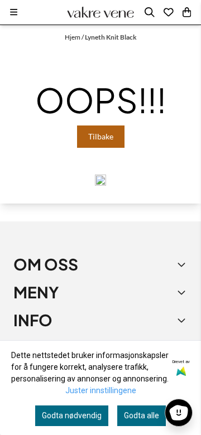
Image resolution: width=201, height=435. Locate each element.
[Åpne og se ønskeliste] (168, 12)
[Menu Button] (14, 12)
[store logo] (100, 12)
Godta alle (141, 415)
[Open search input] (150, 12)
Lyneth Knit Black (111, 37)
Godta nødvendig (72, 415)
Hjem (73, 37)
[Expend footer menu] (183, 292)
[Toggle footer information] (183, 264)
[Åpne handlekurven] (186, 12)
